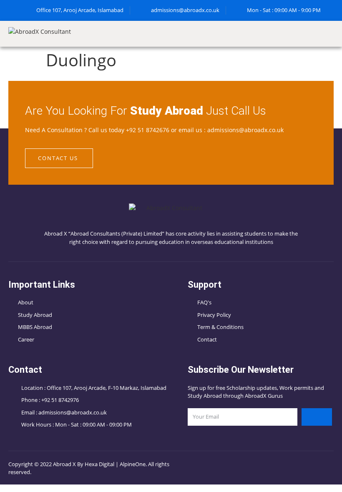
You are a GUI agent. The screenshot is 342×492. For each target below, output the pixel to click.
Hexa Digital (99, 464)
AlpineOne (133, 464)
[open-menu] (334, 34)
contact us (58, 158)
